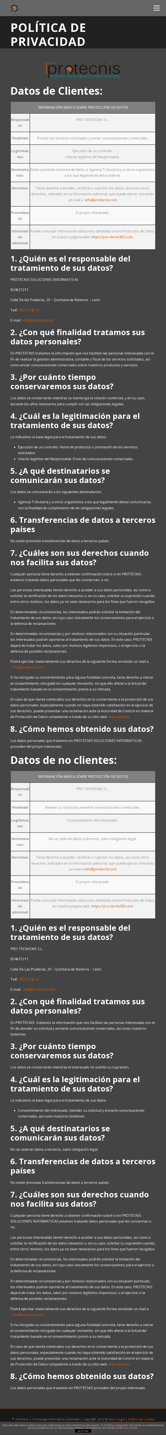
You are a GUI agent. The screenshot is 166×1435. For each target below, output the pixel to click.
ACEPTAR (83, 1431)
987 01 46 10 (29, 310)
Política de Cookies (141, 1419)
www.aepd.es (118, 716)
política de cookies (127, 1427)
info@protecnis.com (101, 200)
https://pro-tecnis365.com (111, 237)
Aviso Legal (116, 1419)
